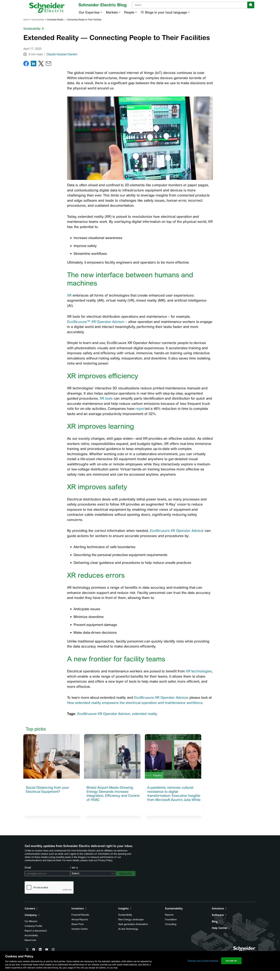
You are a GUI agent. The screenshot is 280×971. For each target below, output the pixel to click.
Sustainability (38, 19)
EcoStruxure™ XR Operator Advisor (95, 322)
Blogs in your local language (166, 12)
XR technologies (199, 671)
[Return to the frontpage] (46, 8)
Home (26, 19)
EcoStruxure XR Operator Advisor (177, 531)
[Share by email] (48, 64)
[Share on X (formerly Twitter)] (41, 64)
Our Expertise (89, 12)
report (140, 409)
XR (69, 295)
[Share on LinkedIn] (33, 64)
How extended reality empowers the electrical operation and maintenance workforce (134, 703)
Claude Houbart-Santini (61, 54)
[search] (250, 5)
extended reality (144, 714)
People (129, 12)
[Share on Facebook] (26, 64)
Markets (112, 12)
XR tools (106, 398)
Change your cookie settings (203, 960)
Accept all (231, 960)
